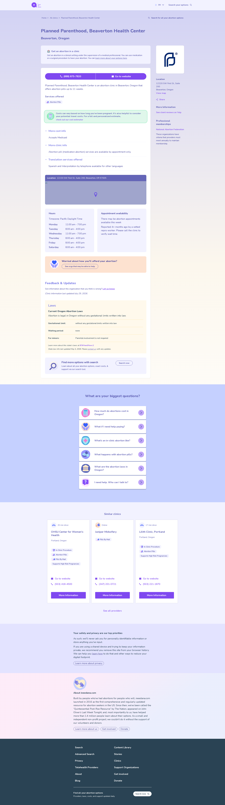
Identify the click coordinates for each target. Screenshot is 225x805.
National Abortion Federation (170, 129)
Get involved (109, 729)
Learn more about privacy (88, 663)
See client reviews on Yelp (168, 112)
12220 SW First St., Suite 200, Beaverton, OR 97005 (81, 178)
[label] (159, 5)
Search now (124, 363)
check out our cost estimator (69, 119)
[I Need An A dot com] (36, 4)
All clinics (54, 18)
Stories (118, 754)
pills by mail (61, 559)
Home (44, 18)
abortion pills (55, 102)
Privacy (79, 760)
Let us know (109, 288)
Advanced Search (84, 754)
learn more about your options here (111, 58)
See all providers (112, 610)
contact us (92, 349)
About (78, 774)
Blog (77, 780)
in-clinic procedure (63, 550)
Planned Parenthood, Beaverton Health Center (80, 18)
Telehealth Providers (86, 767)
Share (162, 99)
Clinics (117, 760)
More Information (68, 595)
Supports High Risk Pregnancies (66, 564)
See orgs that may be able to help (80, 266)
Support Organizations (126, 767)
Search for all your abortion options (167, 18)
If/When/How (86, 345)
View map (161, 93)
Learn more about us (86, 729)
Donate (124, 729)
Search (79, 747)
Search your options (178, 5)
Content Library (122, 747)
